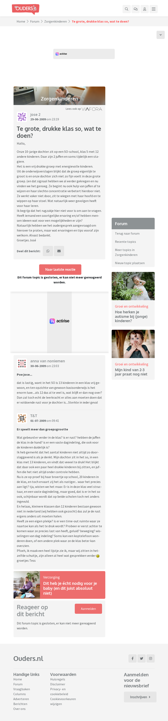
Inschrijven (138, 697)
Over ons (19, 709)
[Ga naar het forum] (136, 9)
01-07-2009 (38, 421)
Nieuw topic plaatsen (130, 263)
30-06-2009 (38, 366)
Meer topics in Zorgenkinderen (126, 252)
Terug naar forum (127, 233)
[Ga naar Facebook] (132, 658)
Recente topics (125, 242)
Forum (34, 21)
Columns (19, 694)
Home (21, 21)
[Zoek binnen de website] (127, 9)
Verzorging (51, 577)
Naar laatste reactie (60, 269)
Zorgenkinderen (55, 21)
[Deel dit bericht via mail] (59, 251)
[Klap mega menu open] (154, 9)
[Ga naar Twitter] (141, 658)
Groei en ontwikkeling (131, 306)
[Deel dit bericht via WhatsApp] (48, 251)
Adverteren (21, 699)
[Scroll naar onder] (161, 35)
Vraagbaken (21, 689)
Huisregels (57, 679)
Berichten (20, 704)
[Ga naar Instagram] (150, 658)
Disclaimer (57, 684)
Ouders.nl (28, 658)
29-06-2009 (38, 119)
